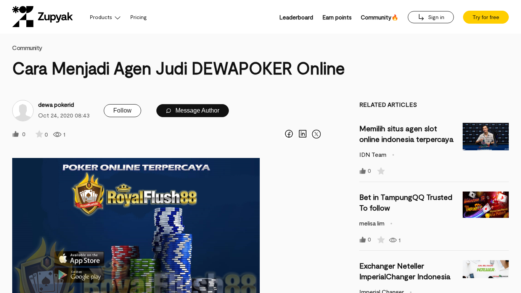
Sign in (435, 17)
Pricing (138, 17)
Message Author (196, 110)
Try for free (486, 17)
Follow (122, 110)
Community (27, 47)
